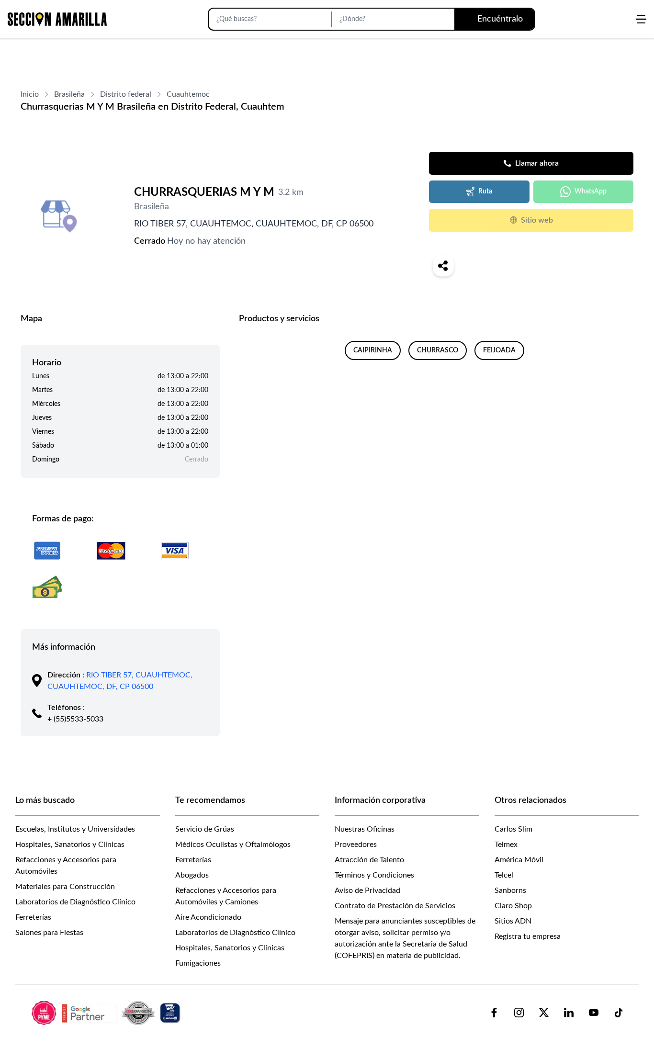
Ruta (485, 191)
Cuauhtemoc (188, 94)
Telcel (504, 875)
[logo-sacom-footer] (107, 1012)
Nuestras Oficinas (365, 829)
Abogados (192, 875)
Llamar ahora (537, 163)
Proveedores (356, 844)
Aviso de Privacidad (367, 890)
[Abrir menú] (641, 19)
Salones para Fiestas (49, 932)
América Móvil (519, 860)
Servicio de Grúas (204, 829)
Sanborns (510, 890)
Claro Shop (513, 906)
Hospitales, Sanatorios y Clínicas (69, 844)
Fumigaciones (198, 963)
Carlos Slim (513, 829)
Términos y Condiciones (374, 875)
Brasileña (69, 94)
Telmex (506, 844)
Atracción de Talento (369, 860)
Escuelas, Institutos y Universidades (75, 829)
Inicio (30, 94)
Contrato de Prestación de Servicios (395, 906)
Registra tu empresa (528, 936)
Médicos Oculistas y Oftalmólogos (233, 844)
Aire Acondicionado (208, 917)
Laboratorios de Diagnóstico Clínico (75, 902)
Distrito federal (125, 94)
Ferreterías (33, 917)
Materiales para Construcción (65, 886)
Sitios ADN (513, 921)
